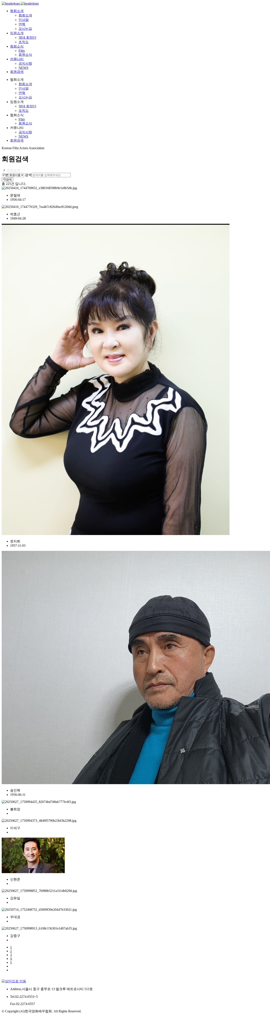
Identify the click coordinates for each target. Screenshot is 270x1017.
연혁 (22, 24)
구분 (5, 175)
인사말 (24, 20)
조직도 (24, 42)
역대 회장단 (27, 37)
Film (22, 50)
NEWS (23, 68)
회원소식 (25, 54)
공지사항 (25, 63)
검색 (28, 175)
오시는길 (25, 28)
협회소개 (25, 15)
